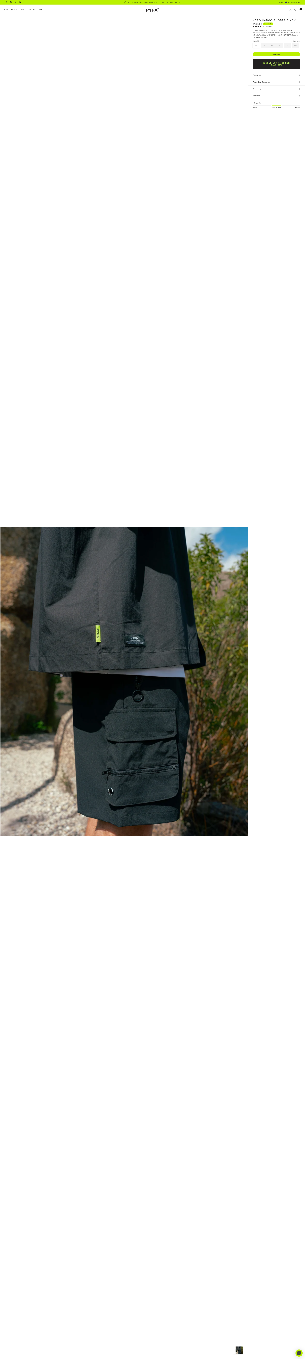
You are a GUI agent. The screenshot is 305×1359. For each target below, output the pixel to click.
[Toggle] (234, 1350)
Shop (6, 10)
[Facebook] (6, 2)
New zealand (294, 2)
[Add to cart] (276, 54)
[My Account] (290, 10)
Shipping (257, 89)
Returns (256, 95)
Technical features (261, 82)
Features (257, 75)
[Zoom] (124, 682)
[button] (299, 1353)
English (281, 2)
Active (14, 10)
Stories (32, 10)
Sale (40, 10)
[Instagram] (11, 2)
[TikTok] (15, 2)
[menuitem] (7, 9)
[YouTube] (19, 2)
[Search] (295, 10)
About (23, 10)
